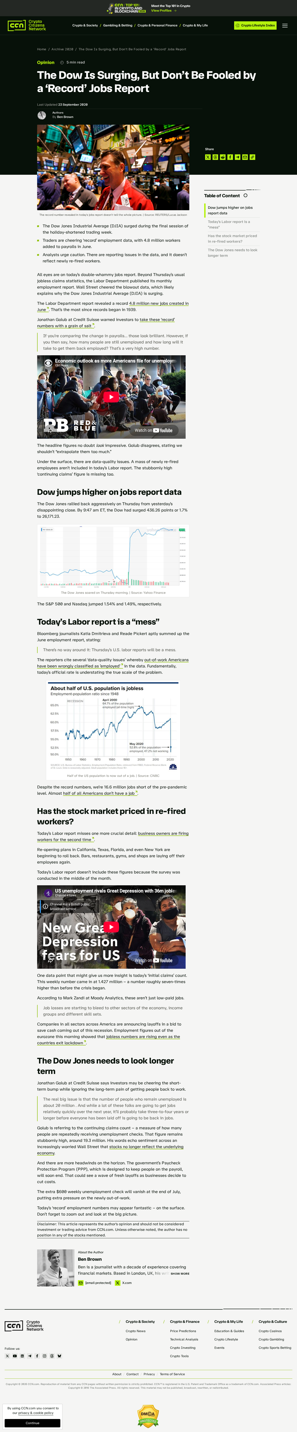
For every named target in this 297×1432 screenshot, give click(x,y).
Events (219, 1348)
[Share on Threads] (215, 157)
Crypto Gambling (271, 1339)
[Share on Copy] (252, 157)
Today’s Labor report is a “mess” (229, 224)
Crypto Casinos (270, 1331)
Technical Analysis (184, 1339)
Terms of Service (172, 1374)
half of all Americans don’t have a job (99, 793)
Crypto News (135, 1331)
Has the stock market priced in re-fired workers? (232, 239)
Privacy (149, 1374)
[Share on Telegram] (237, 157)
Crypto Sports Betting (275, 1348)
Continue (32, 1423)
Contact (132, 1374)
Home (41, 49)
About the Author (90, 1252)
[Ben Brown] (55, 1267)
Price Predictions (183, 1331)
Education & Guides (229, 1331)
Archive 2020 (62, 49)
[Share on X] (208, 157)
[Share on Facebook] (230, 157)
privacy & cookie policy (35, 1413)
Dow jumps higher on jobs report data (230, 210)
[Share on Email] (245, 157)
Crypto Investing (182, 1348)
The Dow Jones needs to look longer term (233, 253)
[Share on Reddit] (223, 157)
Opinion (46, 62)
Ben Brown (65, 117)
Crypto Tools (179, 1356)
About (116, 1374)
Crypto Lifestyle (226, 1339)
